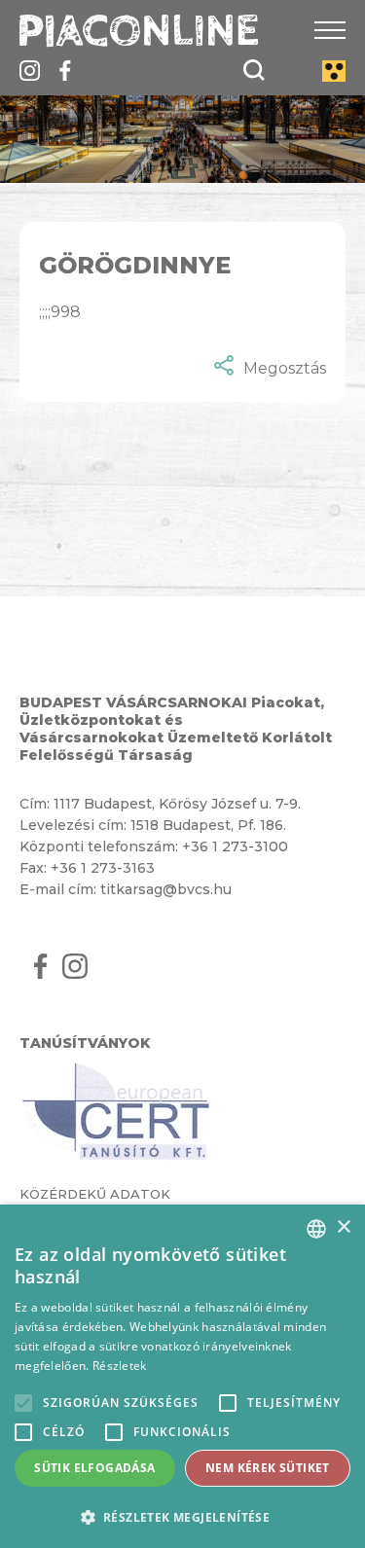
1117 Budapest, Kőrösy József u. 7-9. (177, 803)
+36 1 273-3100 (235, 846)
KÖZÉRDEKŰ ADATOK (94, 1194)
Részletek (119, 1365)
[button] (182, 1516)
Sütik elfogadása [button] (94, 1467)
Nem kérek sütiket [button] (267, 1467)
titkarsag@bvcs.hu (166, 889)
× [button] (343, 1227)
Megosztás (284, 368)
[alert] (182, 1376)
